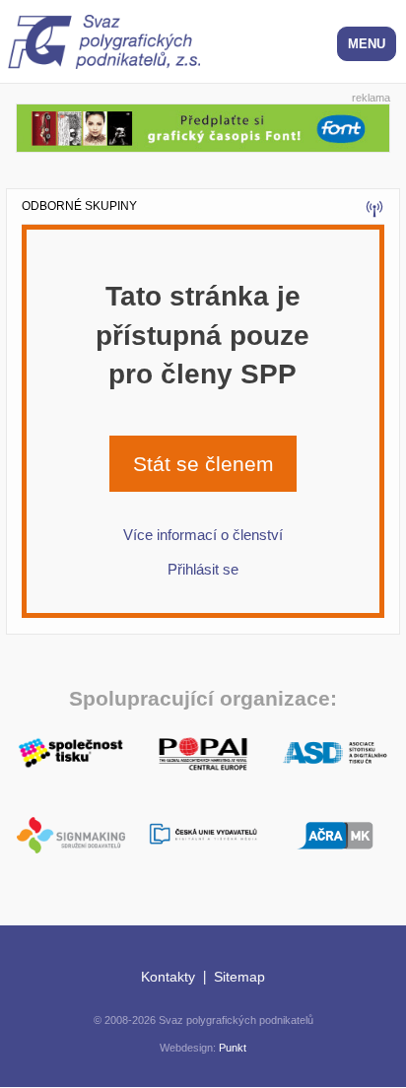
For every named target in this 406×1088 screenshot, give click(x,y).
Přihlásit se (203, 569)
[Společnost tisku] (71, 751)
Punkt (232, 1048)
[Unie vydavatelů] (203, 835)
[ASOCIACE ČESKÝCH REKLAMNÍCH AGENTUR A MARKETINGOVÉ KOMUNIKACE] (335, 833)
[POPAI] (203, 751)
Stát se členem (203, 463)
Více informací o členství (203, 534)
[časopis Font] (203, 125)
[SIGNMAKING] (71, 835)
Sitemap (239, 977)
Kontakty (168, 977)
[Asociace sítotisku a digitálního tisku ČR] (335, 753)
